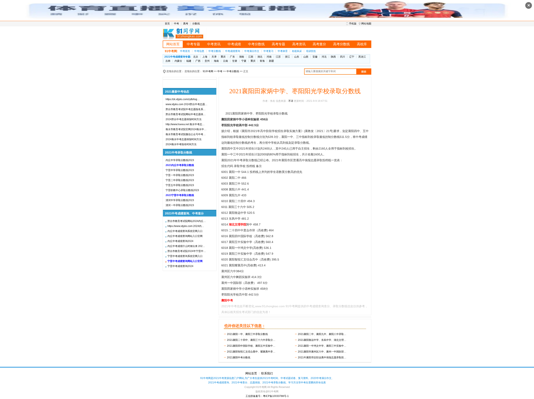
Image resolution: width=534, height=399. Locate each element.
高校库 (362, 44)
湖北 (259, 56)
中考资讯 (213, 44)
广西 (197, 60)
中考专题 (193, 44)
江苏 (278, 56)
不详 (290, 100)
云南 (225, 60)
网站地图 (366, 23)
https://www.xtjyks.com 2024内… (186, 226)
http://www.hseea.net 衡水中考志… (185, 124)
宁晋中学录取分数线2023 (180, 170)
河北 (324, 56)
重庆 (223, 56)
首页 (167, 23)
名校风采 (297, 51)
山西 (305, 56)
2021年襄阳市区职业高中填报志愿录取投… (322, 357)
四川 (342, 56)
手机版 (352, 23)
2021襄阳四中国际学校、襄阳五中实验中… (251, 345)
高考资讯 (299, 44)
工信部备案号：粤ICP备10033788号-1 (267, 396)
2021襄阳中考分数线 (238, 357)
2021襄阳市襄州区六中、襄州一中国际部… (322, 351)
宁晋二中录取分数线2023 (180, 180)
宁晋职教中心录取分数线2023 (182, 190)
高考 (185, 23)
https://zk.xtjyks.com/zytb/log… (183, 99)
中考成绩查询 (232, 51)
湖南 (241, 56)
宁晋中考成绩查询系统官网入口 (185, 256)
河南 (269, 56)
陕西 (333, 56)
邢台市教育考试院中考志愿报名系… (186, 109)
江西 (250, 56)
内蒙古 (178, 60)
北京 (195, 56)
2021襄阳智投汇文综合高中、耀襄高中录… (251, 351)
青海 (262, 60)
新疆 (271, 60)
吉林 (167, 60)
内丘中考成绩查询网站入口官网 (185, 236)
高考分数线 (341, 44)
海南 (216, 60)
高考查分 (319, 44)
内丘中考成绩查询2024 (180, 241)
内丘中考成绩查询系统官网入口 (185, 231)
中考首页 (185, 51)
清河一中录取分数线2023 (180, 205)
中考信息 (199, 51)
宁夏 (243, 60)
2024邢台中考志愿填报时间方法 (184, 119)
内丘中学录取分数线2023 (180, 160)
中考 (176, 23)
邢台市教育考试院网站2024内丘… (187, 221)
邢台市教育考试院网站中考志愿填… (186, 114)
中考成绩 (234, 44)
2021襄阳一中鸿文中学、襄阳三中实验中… (322, 345)
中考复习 (268, 51)
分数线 (196, 23)
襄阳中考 (227, 300)
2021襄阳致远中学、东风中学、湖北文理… (322, 340)
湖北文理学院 (237, 224)
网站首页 (173, 44)
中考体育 (283, 51)
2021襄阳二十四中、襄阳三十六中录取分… (251, 340)
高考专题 (278, 44)
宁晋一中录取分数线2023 (180, 175)
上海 (204, 56)
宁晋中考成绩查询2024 (180, 266)
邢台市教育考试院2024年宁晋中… (187, 251)
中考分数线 (256, 44)
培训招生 (311, 51)
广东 (232, 56)
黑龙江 (362, 56)
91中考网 (208, 71)
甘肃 (234, 60)
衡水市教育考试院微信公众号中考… (186, 134)
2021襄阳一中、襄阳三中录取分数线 (247, 334)
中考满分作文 (251, 51)
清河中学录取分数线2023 (180, 200)
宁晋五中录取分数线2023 (180, 185)
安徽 (314, 56)
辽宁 (351, 56)
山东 (296, 56)
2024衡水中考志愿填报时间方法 (184, 139)
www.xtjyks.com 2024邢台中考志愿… (186, 104)
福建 (188, 60)
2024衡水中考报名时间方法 (181, 144)
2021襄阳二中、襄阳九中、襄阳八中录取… (322, 334)
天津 (214, 56)
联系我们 (267, 373)
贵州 (207, 60)
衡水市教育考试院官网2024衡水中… (186, 129)
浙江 (287, 56)
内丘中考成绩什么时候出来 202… (186, 246)
